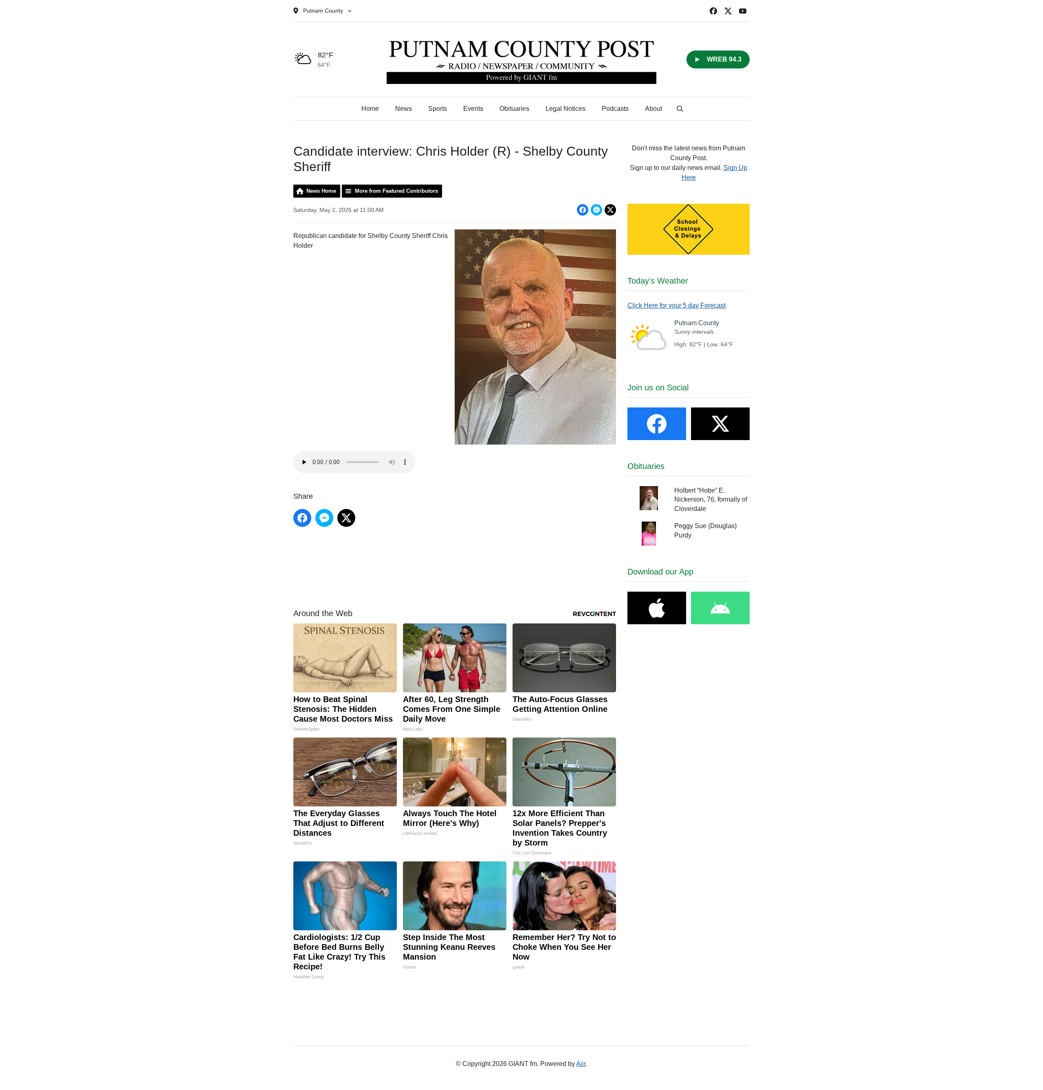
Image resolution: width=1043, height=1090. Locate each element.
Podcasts (615, 108)
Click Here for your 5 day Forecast (676, 305)
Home (370, 108)
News (403, 108)
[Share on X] (610, 210)
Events (473, 108)
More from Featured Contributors (396, 191)
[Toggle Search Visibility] (680, 108)
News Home (321, 191)
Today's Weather (657, 280)
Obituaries (514, 108)
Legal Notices (565, 108)
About (653, 108)
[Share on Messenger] (596, 210)
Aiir (580, 1063)
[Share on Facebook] (582, 210)
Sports (437, 108)
